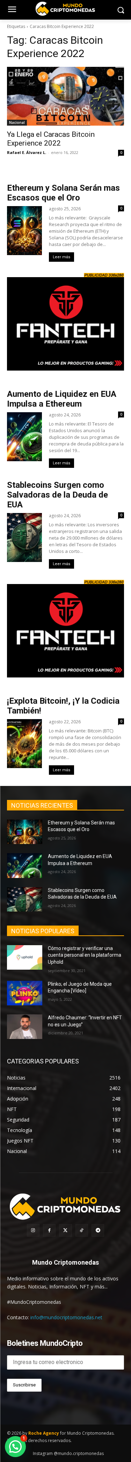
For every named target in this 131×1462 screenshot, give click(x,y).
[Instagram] (33, 1230)
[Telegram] (98, 1230)
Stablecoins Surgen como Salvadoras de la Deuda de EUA (57, 494)
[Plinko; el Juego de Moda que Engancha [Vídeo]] (24, 993)
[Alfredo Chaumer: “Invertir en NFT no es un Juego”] (24, 1026)
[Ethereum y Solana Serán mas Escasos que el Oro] (24, 832)
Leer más (61, 257)
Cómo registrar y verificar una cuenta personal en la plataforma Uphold (84, 955)
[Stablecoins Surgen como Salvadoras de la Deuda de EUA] (24, 899)
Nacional (17, 122)
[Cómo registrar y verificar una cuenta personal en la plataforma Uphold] (24, 957)
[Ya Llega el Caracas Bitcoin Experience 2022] (65, 96)
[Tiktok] (81, 1230)
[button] (15, 1446)
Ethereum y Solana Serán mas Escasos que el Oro (63, 193)
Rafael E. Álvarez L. (26, 152)
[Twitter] (65, 1230)
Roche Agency (43, 1433)
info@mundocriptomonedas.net (66, 1317)
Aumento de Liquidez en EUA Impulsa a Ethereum (61, 399)
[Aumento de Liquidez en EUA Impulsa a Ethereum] (24, 865)
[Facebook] (49, 1230)
